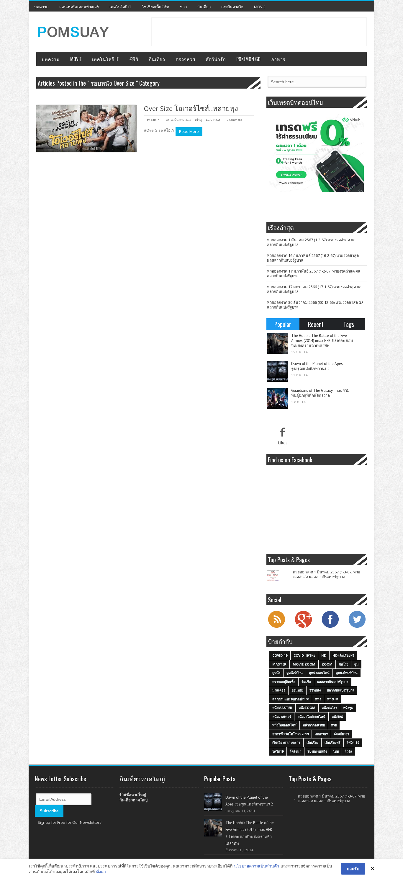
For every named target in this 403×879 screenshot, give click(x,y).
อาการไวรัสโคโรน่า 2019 (290, 734)
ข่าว (183, 6)
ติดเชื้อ (306, 681)
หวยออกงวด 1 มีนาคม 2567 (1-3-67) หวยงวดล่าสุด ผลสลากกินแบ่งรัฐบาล (311, 242)
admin (155, 120)
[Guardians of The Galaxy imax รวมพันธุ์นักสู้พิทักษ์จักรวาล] (277, 398)
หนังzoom (307, 707)
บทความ (41, 6)
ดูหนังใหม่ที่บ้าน (347, 673)
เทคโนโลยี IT (120, 6)
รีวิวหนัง (315, 690)
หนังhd (332, 699)
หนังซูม (348, 707)
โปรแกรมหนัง (317, 751)
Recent (316, 324)
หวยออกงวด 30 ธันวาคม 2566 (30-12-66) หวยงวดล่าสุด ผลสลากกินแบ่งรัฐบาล (315, 305)
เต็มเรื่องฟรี (332, 742)
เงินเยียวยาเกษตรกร (286, 742)
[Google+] (303, 627)
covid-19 (279, 655)
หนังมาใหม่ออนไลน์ (311, 716)
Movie (260, 6)
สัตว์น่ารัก (216, 59)
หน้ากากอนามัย (314, 725)
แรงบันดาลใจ (232, 6)
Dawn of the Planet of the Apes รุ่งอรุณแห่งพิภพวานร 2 (317, 366)
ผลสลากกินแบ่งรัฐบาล (332, 681)
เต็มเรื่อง (312, 742)
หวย (334, 725)
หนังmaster (282, 707)
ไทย (336, 751)
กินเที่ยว (204, 6)
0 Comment (234, 120)
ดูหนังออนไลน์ (319, 673)
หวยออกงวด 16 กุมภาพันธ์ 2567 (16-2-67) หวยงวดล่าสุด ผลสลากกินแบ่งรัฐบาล (313, 258)
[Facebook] (330, 627)
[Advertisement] (259, 31)
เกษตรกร (321, 734)
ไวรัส (348, 751)
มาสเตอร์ (278, 690)
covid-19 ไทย (304, 655)
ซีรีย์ (134, 59)
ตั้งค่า (101, 871)
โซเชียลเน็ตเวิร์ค (155, 6)
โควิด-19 (353, 742)
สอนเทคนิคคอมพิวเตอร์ (79, 6)
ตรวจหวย (185, 59)
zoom (327, 664)
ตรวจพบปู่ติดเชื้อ (283, 681)
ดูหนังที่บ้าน (294, 673)
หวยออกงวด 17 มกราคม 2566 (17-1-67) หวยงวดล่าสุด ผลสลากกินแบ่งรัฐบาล (314, 289)
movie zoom (304, 664)
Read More (189, 131)
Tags (348, 324)
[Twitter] (357, 627)
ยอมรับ (353, 868)
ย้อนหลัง (297, 690)
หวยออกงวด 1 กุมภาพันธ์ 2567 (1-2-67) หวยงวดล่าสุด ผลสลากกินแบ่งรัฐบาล (313, 273)
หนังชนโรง (329, 707)
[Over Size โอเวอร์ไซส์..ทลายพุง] (86, 128)
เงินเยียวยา (341, 734)
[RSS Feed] (276, 627)
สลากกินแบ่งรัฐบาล (340, 690)
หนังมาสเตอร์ (281, 716)
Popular (282, 324)
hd (323, 655)
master (279, 664)
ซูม (356, 664)
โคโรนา (295, 751)
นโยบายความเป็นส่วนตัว (256, 866)
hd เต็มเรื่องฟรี (343, 655)
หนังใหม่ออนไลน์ (284, 725)
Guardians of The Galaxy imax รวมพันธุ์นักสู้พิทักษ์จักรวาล (320, 393)
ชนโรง (343, 664)
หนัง (318, 699)
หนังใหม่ (337, 716)
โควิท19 (278, 751)
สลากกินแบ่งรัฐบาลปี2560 (290, 699)
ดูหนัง (276, 673)
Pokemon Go (248, 59)
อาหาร (278, 59)
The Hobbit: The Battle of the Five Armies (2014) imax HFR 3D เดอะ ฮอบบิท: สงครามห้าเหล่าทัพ (322, 340)
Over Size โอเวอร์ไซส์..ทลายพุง (191, 108)
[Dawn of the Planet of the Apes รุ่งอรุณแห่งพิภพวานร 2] (277, 371)
